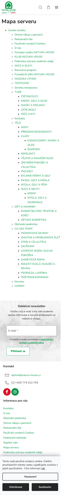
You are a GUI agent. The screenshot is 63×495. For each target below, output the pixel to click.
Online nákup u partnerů (29, 34)
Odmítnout (15, 487)
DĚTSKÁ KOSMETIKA (34, 220)
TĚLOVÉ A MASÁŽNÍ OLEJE (37, 158)
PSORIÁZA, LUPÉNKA (34, 273)
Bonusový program (26, 70)
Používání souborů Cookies (30, 43)
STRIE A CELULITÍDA (33, 242)
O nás (18, 48)
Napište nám (10, 442)
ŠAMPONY (33, 149)
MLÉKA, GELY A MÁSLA (35, 180)
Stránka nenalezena (26, 87)
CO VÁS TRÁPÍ (23, 229)
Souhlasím (45, 487)
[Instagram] (15, 392)
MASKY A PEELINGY (33, 105)
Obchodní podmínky (26, 224)
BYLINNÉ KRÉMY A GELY (36, 176)
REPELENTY (28, 153)
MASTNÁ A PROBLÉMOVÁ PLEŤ (40, 237)
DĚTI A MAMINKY (25, 207)
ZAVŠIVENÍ (27, 246)
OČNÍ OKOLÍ (28, 110)
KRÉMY (31, 193)
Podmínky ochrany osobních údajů (34, 61)
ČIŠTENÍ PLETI (29, 96)
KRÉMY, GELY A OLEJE (34, 101)
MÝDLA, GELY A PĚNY (34, 184)
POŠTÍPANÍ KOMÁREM (34, 277)
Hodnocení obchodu (14, 438)
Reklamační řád (23, 39)
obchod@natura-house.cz (26, 375)
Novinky (19, 281)
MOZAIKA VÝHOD (25, 79)
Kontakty (20, 118)
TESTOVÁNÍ (22, 83)
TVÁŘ (18, 92)
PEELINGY (27, 171)
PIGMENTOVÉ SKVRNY (34, 233)
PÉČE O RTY (28, 114)
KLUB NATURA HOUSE (28, 57)
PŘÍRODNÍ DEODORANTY (36, 132)
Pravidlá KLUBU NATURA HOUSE (34, 74)
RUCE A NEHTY (30, 189)
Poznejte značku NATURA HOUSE (34, 52)
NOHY (24, 127)
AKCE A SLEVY (23, 65)
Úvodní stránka (17, 30)
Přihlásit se (18, 351)
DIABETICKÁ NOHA (33, 259)
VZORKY (20, 286)
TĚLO (18, 123)
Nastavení (30, 476)
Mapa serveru (11, 447)
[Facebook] (7, 392)
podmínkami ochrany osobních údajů (36, 341)
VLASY (25, 136)
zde (43, 468)
